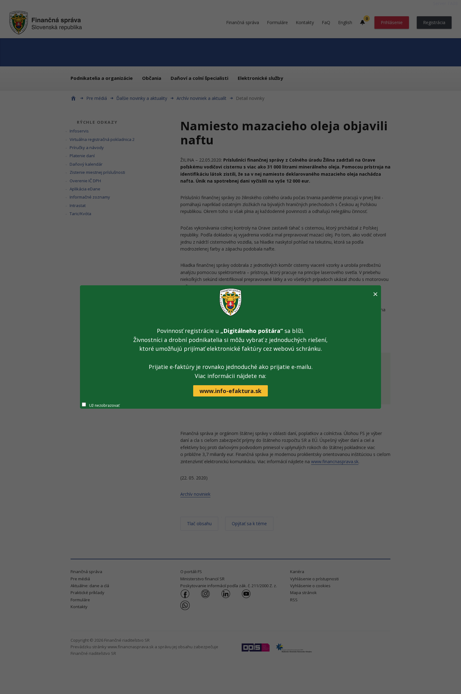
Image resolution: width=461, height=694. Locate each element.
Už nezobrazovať (104, 405)
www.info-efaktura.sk (230, 391)
